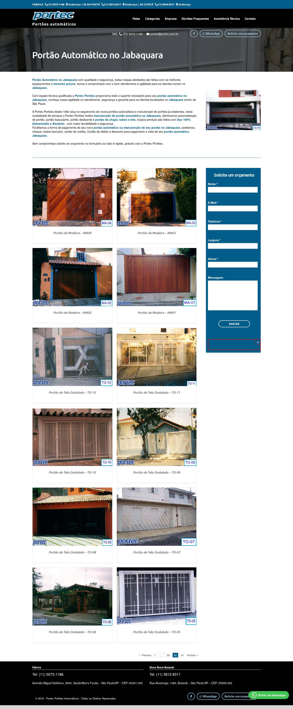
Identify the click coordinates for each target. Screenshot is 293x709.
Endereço (74, 4)
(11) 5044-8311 (165, 4)
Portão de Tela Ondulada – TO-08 (72, 552)
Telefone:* (215, 221)
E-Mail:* (213, 203)
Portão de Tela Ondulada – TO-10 (72, 472)
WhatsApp (212, 33)
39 (168, 655)
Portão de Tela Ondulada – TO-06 (72, 632)
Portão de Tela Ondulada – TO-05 (156, 632)
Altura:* (213, 259)
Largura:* (214, 240)
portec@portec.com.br (163, 34)
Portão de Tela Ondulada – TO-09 (156, 472)
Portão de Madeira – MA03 (157, 233)
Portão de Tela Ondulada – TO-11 (156, 392)
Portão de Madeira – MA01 (157, 312)
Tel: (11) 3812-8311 (165, 674)
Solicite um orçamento (242, 33)
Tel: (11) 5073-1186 (47, 674)
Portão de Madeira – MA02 (72, 312)
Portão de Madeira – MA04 (72, 233)
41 (182, 655)
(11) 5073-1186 (55, 4)
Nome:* (213, 184)
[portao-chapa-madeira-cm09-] (233, 110)
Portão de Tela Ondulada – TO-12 (72, 392)
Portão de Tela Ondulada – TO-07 (156, 552)
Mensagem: (216, 277)
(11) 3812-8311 (112, 4)
